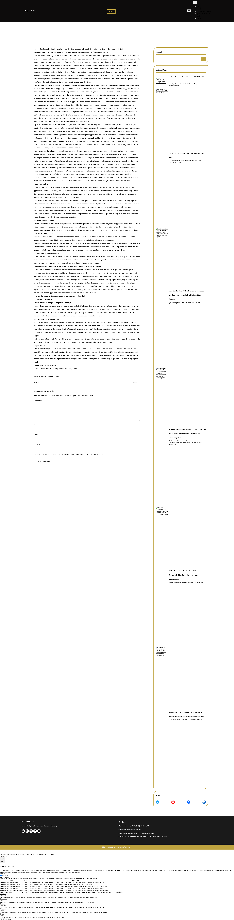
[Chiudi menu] (195, 2)
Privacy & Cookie (49, 854)
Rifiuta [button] (42, 854)
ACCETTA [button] (37, 854)
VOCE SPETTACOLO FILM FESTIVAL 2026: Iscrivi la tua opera (187, 79)
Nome (36, 424)
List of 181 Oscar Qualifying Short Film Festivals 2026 (186, 156)
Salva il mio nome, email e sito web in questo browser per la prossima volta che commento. (69, 454)
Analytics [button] (2, 904)
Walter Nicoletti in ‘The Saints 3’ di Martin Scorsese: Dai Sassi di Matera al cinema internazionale (184, 575)
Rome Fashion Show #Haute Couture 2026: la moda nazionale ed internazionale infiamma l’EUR (186, 714)
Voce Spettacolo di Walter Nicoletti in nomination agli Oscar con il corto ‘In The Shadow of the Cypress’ (187, 295)
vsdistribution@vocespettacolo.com (129, 829)
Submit (111, 11)
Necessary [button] (3, 873)
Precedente (37, 382)
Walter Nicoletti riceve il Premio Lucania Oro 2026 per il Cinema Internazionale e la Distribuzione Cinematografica (187, 434)
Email (36, 434)
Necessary (5, 875)
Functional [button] (3, 894)
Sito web (37, 444)
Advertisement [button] (4, 909)
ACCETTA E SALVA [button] (5, 919)
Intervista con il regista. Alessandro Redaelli (46, 376)
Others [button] (2, 914)
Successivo (136, 382)
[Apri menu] (189, 10)
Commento (38, 401)
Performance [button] (3, 899)
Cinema (131, 34)
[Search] (203, 59)
